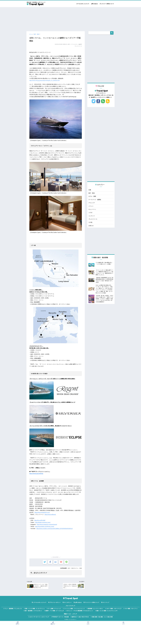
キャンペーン (92, 209)
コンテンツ (91, 216)
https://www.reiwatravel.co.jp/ (42, 512)
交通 (89, 190)
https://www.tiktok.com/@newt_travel (44, 526)
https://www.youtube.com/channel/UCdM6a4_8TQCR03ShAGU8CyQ (54, 528)
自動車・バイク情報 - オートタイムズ (54, 610)
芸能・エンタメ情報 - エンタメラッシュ (35, 608)
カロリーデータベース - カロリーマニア (39, 616)
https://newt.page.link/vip (36, 473)
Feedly (103, 103)
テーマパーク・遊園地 (94, 199)
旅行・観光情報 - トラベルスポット (33, 610)
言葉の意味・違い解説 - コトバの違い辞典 (102, 616)
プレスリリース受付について (107, 3)
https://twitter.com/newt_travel (42, 522)
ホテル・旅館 (78, 568)
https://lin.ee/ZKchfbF (39, 520)
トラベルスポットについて (82, 3)
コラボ (90, 212)
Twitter (93, 103)
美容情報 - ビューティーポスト (95, 608)
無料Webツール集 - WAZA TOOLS (80, 616)
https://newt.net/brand (50, 514)
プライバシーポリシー (55, 602)
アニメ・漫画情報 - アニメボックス (13, 608)
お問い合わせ (94, 3)
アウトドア (91, 203)
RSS (107, 103)
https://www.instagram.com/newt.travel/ (47, 524)
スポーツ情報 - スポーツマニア (113, 608)
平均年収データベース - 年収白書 (60, 616)
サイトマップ (106, 602)
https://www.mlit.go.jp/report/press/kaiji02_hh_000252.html (44, 80)
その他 (90, 222)
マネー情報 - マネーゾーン (131, 608)
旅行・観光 (71, 568)
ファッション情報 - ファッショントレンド (74, 608)
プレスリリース (92, 219)
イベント (90, 206)
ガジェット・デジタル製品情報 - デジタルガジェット (80, 610)
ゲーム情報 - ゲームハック (54, 608)
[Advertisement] (70, 18)
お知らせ (90, 225)
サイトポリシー (68, 602)
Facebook (98, 103)
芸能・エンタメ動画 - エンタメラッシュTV (106, 610)
